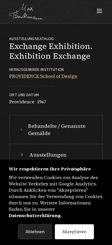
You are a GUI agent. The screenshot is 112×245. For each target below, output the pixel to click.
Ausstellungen (48, 154)
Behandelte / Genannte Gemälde (57, 129)
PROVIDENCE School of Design (43, 76)
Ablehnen (35, 232)
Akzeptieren (74, 232)
